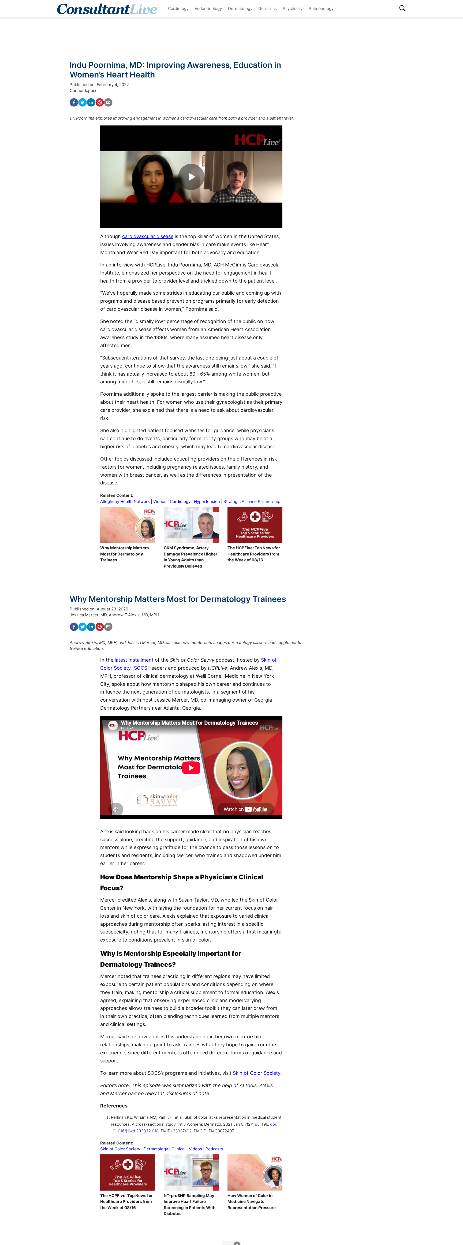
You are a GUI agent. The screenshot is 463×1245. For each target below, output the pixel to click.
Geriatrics (267, 8)
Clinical (178, 1148)
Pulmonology (321, 8)
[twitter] (82, 102)
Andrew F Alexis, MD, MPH (134, 614)
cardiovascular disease (147, 236)
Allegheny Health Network (125, 501)
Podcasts (214, 1148)
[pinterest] (99, 102)
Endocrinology (208, 8)
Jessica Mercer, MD (88, 614)
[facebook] (74, 102)
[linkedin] (91, 102)
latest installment (134, 660)
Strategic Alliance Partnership (251, 501)
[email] (108, 102)
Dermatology (240, 8)
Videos (159, 501)
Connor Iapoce (84, 90)
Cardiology (178, 8)
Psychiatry (293, 8)
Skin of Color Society (256, 1073)
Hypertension (207, 501)
